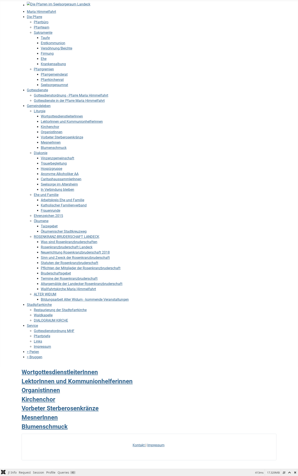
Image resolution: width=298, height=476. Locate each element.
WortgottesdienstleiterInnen (60, 372)
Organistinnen (41, 390)
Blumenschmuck (45, 426)
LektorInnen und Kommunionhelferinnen (77, 381)
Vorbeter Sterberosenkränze (60, 408)
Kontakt (139, 445)
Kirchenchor (38, 399)
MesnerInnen (40, 417)
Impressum (155, 445)
